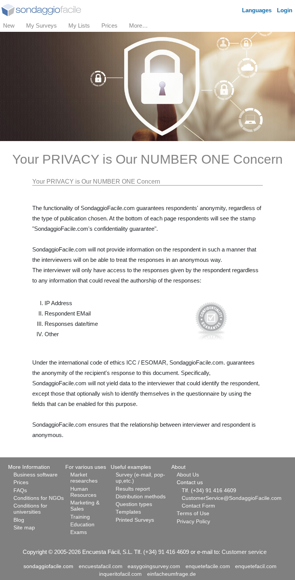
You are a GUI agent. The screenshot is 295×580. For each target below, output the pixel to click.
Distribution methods (141, 496)
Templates (128, 512)
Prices (20, 482)
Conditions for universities (30, 509)
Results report (133, 489)
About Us (188, 475)
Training (80, 517)
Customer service (244, 552)
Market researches (84, 478)
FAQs (20, 490)
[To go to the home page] (41, 9)
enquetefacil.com (256, 566)
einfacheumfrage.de (171, 574)
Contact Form (198, 506)
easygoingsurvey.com (154, 566)
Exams (78, 532)
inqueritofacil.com (120, 574)
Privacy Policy (193, 521)
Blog (18, 520)
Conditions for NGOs (38, 498)
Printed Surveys (135, 520)
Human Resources (83, 492)
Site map (24, 528)
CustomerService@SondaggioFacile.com (232, 498)
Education (82, 524)
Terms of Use (193, 513)
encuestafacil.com (101, 566)
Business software (35, 475)
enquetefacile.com (208, 566)
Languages (257, 10)
